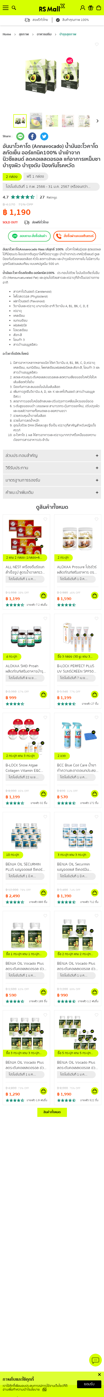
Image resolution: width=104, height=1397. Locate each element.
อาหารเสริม (44, 34)
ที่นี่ (44, 1389)
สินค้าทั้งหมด (52, 1112)
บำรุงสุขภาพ (67, 34)
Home (7, 34)
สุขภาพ (24, 34)
